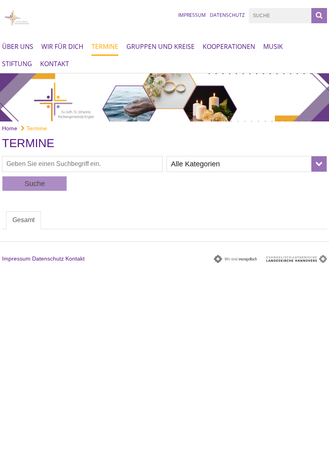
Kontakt (54, 63)
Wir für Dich (62, 46)
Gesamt (23, 219)
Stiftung (17, 63)
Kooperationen (229, 46)
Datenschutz (227, 15)
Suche (34, 184)
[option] (164, 97)
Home (9, 128)
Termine (104, 46)
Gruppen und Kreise (160, 46)
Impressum (192, 15)
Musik (273, 46)
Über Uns (17, 46)
